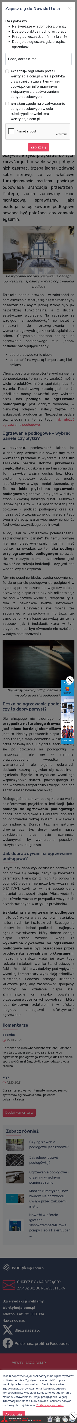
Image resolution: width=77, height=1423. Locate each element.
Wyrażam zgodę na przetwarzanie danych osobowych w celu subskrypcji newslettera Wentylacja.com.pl (37, 111)
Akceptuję (13, 1415)
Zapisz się (38, 147)
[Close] (70, 8)
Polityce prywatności (50, 1405)
